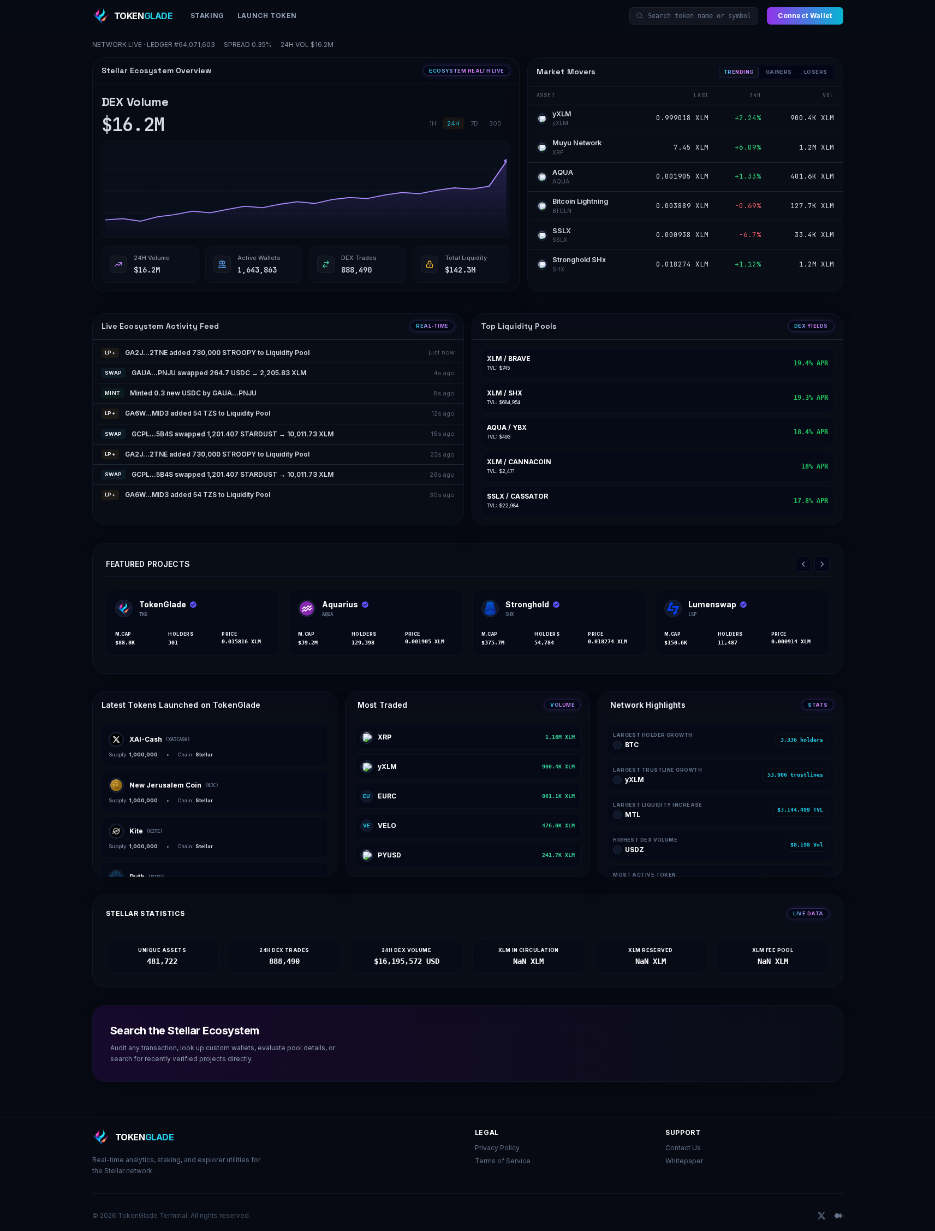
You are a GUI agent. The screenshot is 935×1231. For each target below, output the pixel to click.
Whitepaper (684, 1161)
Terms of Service (503, 1161)
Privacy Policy (497, 1148)
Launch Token (267, 15)
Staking (207, 15)
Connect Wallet (805, 15)
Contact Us (683, 1148)
